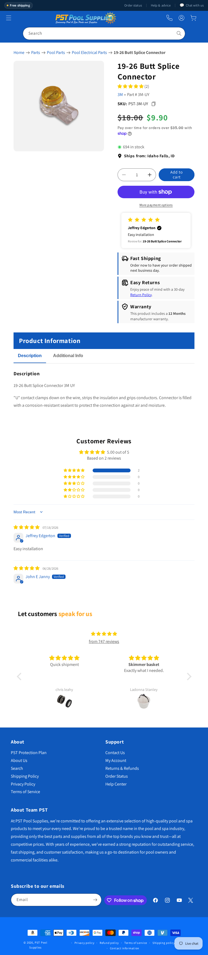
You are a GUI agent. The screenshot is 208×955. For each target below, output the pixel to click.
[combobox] (104, 33)
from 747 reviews (104, 641)
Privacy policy (84, 943)
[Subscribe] (95, 899)
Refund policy (109, 943)
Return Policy (141, 294)
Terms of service (135, 943)
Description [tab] (30, 355)
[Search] (179, 33)
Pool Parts (56, 52)
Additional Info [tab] (68, 355)
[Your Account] (181, 18)
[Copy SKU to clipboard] (153, 104)
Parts (35, 52)
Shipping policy (163, 943)
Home (19, 52)
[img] (27, 527)
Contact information (124, 948)
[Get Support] (169, 18)
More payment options (156, 205)
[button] (193, 18)
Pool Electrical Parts (89, 52)
